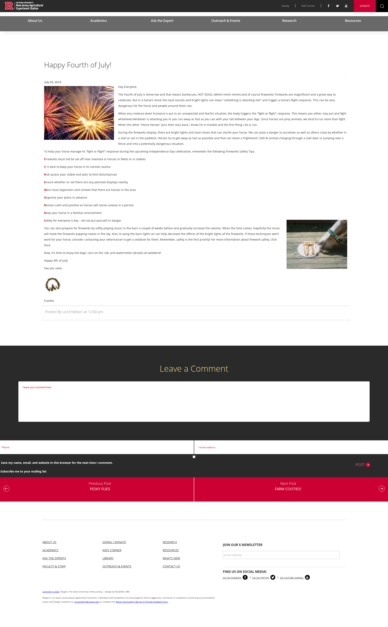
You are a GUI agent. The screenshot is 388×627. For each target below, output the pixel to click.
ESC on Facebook (232, 577)
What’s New (171, 558)
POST (360, 464)
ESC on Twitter (260, 577)
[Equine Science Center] (24, 6)
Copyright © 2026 (50, 591)
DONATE (365, 6)
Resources (353, 20)
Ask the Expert (162, 20)
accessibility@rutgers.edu (86, 601)
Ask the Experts (54, 558)
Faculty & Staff (54, 566)
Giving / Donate (114, 542)
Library (285, 5)
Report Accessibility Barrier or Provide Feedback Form (142, 601)
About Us (35, 20)
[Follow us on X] (337, 6)
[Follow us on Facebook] (328, 6)
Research (289, 20)
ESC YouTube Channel (292, 577)
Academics (98, 20)
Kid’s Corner (308, 5)
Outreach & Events (225, 20)
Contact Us (171, 566)
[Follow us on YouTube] (346, 6)
